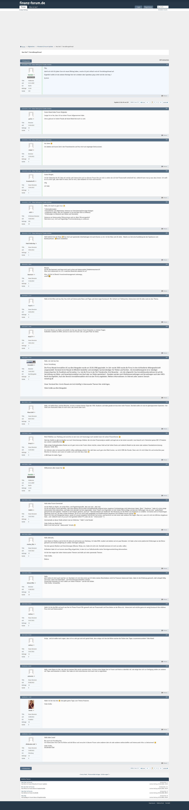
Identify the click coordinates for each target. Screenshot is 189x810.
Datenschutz (160, 803)
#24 (167, 202)
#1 (167, 64)
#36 (167, 604)
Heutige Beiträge (23, 10)
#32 (167, 464)
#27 (167, 295)
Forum (23, 7)
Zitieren (165, 96)
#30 (167, 402)
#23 (167, 171)
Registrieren (148, 7)
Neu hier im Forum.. (27, 791)
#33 (167, 500)
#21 (167, 108)
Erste (143, 102)
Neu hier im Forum (26, 782)
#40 (167, 734)
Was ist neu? (33, 7)
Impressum (152, 803)
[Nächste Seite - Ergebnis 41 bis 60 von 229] (160, 102)
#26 (167, 264)
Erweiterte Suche (162, 9)
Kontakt (167, 803)
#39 (167, 697)
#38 (167, 666)
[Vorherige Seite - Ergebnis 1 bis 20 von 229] (147, 102)
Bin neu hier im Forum (27, 787)
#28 (167, 326)
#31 (167, 433)
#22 (167, 139)
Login (138, 7)
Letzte (164, 102)
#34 (167, 534)
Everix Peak (83, 774)
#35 (167, 573)
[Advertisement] (94, 29)
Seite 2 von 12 (134, 102)
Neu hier (23, 795)
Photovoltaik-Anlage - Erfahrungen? (98, 774)
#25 (167, 233)
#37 (167, 635)
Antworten (26, 61)
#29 (167, 357)
